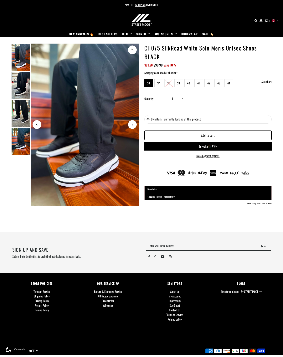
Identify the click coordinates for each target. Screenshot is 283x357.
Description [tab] (152, 189)
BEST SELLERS (108, 34)
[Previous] (37, 124)
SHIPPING (140, 5)
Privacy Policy (42, 301)
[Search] (256, 20)
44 (228, 83)
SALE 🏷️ (208, 34)
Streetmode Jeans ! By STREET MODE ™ (241, 291)
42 (208, 83)
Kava (270, 203)
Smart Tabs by (262, 203)
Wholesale (108, 305)
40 (188, 83)
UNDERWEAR (189, 34)
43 (218, 83)
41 (198, 83)
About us (174, 291)
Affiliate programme (108, 296)
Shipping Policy (42, 296)
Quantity (148, 98)
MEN (125, 34)
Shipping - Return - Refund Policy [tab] (161, 196)
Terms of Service (41, 291)
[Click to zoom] (132, 49)
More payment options (207, 156)
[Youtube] (163, 257)
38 (168, 83)
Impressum (175, 301)
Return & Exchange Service (108, 291)
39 (178, 83)
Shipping (149, 73)
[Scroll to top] (274, 347)
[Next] (132, 124)
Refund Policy (42, 310)
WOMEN (141, 34)
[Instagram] (170, 257)
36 (148, 83)
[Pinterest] (155, 257)
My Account (175, 296)
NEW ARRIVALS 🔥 (81, 34)
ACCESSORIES (163, 34)
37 (158, 83)
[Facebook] (149, 257)
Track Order (108, 301)
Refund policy (175, 319)
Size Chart (174, 305)
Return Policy (42, 305)
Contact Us (175, 310)
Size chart (266, 81)
